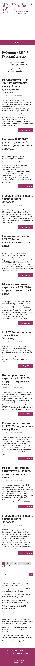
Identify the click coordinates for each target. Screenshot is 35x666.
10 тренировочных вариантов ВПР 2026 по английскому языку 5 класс (16, 590)
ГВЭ (21, 651)
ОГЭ (11, 651)
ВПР (16, 651)
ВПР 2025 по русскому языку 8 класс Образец (17, 519)
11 (19, 563)
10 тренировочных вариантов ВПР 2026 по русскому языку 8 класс (16, 288)
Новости (27, 653)
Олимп (27, 651)
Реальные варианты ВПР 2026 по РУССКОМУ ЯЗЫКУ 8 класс (16, 240)
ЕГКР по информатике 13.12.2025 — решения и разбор (15, 607)
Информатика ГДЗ (8, 612)
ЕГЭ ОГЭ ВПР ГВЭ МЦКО (22, 5)
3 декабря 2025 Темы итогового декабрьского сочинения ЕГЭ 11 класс (15, 601)
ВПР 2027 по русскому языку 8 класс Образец (17, 199)
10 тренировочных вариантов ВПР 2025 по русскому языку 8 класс (16, 472)
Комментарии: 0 (18, 95)
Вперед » (27, 563)
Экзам (13, 653)
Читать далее (25, 130)
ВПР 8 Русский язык (7, 95)
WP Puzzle (20, 662)
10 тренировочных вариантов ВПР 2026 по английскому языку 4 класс (16, 596)
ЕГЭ (7, 651)
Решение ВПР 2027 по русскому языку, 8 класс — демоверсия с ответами (17, 143)
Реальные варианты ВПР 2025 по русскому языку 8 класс (17, 426)
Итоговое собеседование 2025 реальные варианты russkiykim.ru (17, 584)
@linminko (7, 566)
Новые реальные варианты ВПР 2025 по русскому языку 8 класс (16, 379)
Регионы (20, 653)
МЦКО (7, 653)
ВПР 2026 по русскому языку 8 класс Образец (17, 335)
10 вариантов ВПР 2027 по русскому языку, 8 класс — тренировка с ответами (15, 86)
